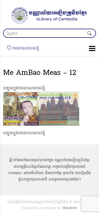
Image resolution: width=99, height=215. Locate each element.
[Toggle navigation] (90, 48)
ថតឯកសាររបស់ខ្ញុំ (25, 48)
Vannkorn (69, 208)
